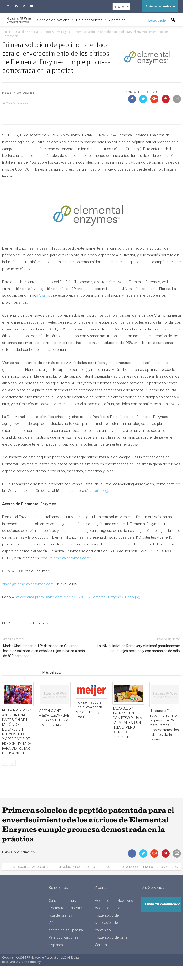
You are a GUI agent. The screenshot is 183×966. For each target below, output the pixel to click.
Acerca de (117, 20)
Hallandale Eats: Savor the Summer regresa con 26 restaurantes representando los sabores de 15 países (164, 725)
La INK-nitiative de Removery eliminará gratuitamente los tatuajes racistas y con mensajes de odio (138, 648)
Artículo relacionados (21, 672)
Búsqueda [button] (157, 20)
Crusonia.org (96, 491)
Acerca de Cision (108, 908)
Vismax (45, 295)
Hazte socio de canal (111, 937)
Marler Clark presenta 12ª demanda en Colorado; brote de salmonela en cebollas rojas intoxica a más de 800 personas (44, 651)
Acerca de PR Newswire (114, 900)
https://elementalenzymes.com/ (65, 558)
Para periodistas (89, 20)
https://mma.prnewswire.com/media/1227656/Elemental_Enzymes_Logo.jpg (77, 597)
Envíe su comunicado (160, 6)
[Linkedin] (16, 6)
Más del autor (52, 672)
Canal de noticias (62, 900)
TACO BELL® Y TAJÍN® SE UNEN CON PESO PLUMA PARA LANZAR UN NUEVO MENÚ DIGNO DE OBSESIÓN (127, 723)
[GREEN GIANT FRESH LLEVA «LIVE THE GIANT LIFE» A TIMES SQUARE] (54, 694)
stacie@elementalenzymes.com (28, 584)
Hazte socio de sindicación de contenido (107, 923)
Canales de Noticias (53, 20)
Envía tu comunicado (162, 904)
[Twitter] (31, 6)
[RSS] (23, 6)
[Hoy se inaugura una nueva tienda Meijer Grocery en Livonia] (91, 690)
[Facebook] (8, 6)
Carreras (102, 945)
